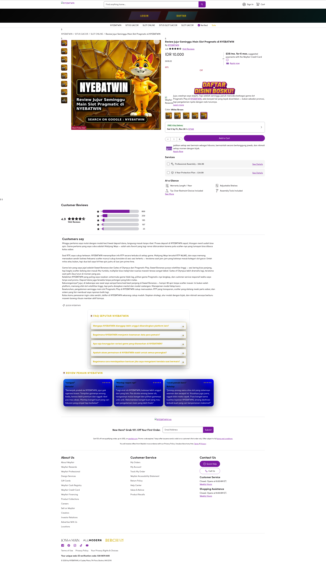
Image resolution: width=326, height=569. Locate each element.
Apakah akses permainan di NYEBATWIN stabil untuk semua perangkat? (130, 352)
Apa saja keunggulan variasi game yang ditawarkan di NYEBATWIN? (127, 343)
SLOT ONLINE (97, 34)
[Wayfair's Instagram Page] (74, 545)
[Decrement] (168, 139)
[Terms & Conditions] (227, 59)
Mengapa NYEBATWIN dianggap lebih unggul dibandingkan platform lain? (131, 325)
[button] (116, 85)
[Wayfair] (67, 4)
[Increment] (179, 139)
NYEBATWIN (66, 34)
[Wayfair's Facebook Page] (62, 545)
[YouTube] (87, 545)
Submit (208, 429)
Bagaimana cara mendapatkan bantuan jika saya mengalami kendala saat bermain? (136, 361)
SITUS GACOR (81, 34)
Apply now (235, 63)
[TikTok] (81, 545)
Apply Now (178, 151)
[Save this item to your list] (157, 41)
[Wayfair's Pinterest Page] (68, 545)
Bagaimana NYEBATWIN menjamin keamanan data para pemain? (126, 334)
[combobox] (152, 4)
